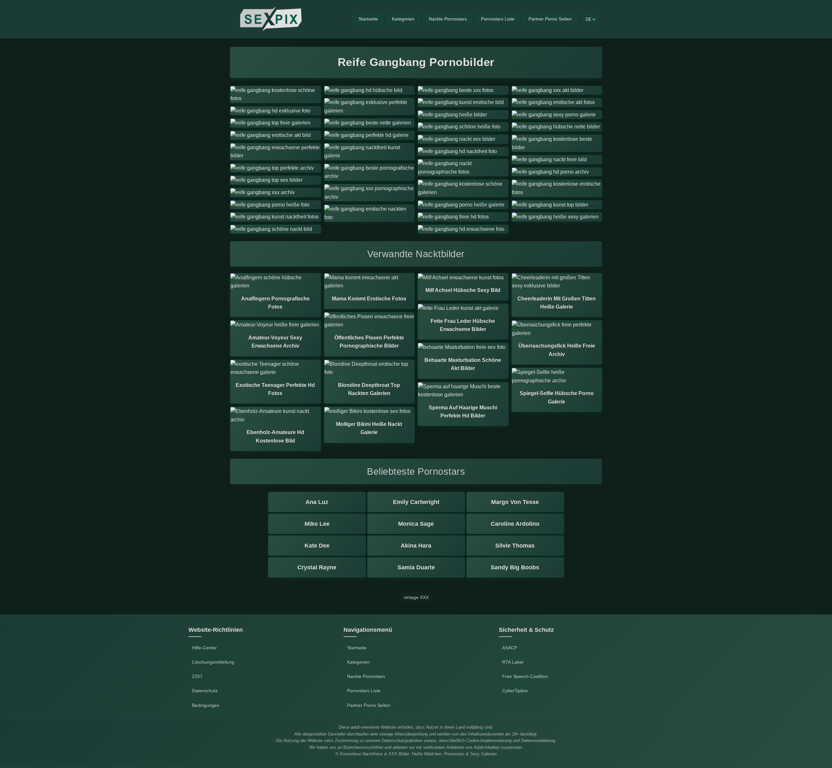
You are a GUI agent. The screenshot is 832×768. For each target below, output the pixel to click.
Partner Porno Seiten (550, 19)
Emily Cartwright (416, 502)
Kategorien (403, 19)
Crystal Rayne (316, 567)
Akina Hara (416, 545)
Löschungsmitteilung (213, 662)
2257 (197, 676)
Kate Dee (317, 545)
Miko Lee (317, 524)
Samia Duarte (416, 567)
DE (589, 19)
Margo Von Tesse (515, 502)
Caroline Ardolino (515, 524)
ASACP (509, 647)
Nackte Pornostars (448, 19)
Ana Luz (317, 502)
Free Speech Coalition (525, 676)
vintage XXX (416, 597)
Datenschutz (205, 690)
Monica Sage (416, 524)
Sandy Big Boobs (515, 567)
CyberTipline (515, 690)
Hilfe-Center (204, 647)
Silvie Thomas (515, 545)
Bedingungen (205, 705)
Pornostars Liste (497, 19)
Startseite (368, 19)
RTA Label (512, 662)
